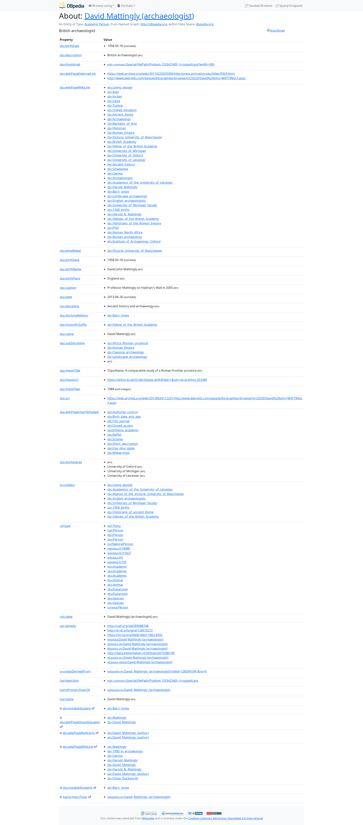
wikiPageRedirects (79, 733)
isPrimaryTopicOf (75, 690)
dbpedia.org (204, 24)
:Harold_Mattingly (122, 187)
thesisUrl (69, 380)
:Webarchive (118, 453)
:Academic (117, 567)
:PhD (113, 228)
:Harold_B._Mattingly (124, 214)
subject (67, 485)
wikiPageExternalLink (78, 74)
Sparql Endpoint (290, 6)
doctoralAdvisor (74, 315)
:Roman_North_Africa (124, 232)
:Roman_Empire (120, 133)
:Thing (114, 526)
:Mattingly (116, 718)
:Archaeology (119, 119)
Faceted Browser (260, 6)
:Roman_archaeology (124, 237)
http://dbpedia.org (153, 24)
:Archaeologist (120, 178)
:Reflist (114, 435)
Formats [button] (126, 6)
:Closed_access (120, 426)
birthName (70, 269)
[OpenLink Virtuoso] (148, 813)
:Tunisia (115, 105)
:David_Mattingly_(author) (128, 733)
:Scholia (115, 439)
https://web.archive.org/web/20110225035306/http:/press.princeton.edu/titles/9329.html (171, 74)
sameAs (68, 626)
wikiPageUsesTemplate (79, 412)
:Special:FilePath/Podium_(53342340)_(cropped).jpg (152, 681)
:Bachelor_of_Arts (122, 124)
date (66, 297)
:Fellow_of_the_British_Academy (132, 146)
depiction (69, 681)
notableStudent (77, 708)
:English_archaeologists (126, 201)
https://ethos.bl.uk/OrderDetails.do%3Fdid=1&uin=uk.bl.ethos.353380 (157, 380)
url (65, 398)
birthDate (69, 46)
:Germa (115, 173)
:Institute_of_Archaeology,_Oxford (134, 241)
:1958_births (118, 210)
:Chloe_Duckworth (122, 778)
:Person (115, 530)
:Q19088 (118, 548)
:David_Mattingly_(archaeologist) (138, 690)
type (65, 526)
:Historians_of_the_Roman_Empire (134, 223)
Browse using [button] (102, 6)
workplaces (71, 462)
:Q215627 (119, 553)
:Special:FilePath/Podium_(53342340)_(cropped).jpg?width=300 (160, 64)
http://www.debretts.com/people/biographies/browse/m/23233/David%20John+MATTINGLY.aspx (176, 78)
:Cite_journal (118, 421)
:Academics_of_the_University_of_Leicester (140, 182)
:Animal (115, 580)
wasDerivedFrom (75, 671)
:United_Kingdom (122, 110)
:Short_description (122, 444)
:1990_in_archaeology (125, 751)
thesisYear (70, 389)
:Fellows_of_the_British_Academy (133, 219)
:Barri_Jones (118, 191)
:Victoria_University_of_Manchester (134, 137)
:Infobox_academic (123, 430)
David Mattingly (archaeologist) (139, 16)
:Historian (116, 128)
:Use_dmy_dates (121, 448)
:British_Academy (121, 142)
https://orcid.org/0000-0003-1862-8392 (134, 635)
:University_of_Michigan (126, 151)
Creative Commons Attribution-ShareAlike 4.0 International (225, 818)
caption (68, 288)
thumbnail (70, 64)
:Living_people (119, 87)
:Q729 (116, 562)
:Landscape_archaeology (127, 196)
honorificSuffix (73, 325)
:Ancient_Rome (120, 114)
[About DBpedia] (71, 6)
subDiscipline (72, 343)
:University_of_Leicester (126, 160)
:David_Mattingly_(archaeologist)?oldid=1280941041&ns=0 (157, 671)
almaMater (70, 251)
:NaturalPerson (120, 544)
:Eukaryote (117, 589)
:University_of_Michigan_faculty (132, 205)
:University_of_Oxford (125, 155)
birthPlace (70, 278)
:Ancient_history (121, 164)
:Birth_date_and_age (124, 416)
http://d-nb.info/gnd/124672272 (130, 630)
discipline (69, 306)
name (67, 334)
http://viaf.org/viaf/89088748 (127, 626)
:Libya (113, 101)
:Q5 (115, 557)
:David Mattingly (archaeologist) (135, 639)
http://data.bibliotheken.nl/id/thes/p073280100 (141, 653)
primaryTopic (75, 797)
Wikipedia (148, 818)
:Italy (113, 92)
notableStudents (77, 788)
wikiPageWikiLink (75, 87)
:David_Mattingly (121, 722)
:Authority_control (122, 412)
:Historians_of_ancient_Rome (130, 512)
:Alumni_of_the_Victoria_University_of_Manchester (145, 494)
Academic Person (97, 24)
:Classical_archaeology (125, 352)
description (71, 55)
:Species (115, 598)
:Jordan (114, 96)
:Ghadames (117, 169)
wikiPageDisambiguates (80, 722)
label (66, 617)
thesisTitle (70, 370)
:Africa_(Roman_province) (127, 343)
